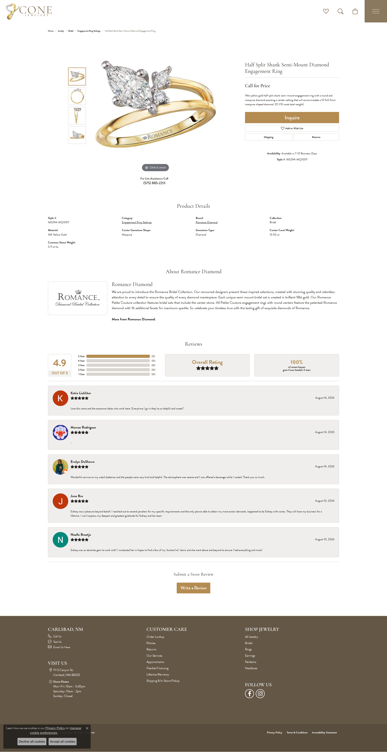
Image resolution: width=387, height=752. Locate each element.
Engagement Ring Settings (89, 31)
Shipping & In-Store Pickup (163, 680)
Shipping (268, 137)
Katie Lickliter (81, 393)
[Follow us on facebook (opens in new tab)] (249, 693)
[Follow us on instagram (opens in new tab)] (260, 693)
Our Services (154, 655)
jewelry (61, 31)
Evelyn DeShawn (83, 461)
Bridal (70, 31)
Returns (316, 137)
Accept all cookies (62, 741)
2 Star (81, 370)
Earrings (250, 655)
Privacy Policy (274, 732)
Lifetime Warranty (157, 674)
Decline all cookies (32, 741)
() (153, 356)
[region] (155, 105)
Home (51, 31)
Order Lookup (155, 636)
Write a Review (193, 588)
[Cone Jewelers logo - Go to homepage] (28, 11)
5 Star (81, 356)
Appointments (155, 662)
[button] (326, 11)
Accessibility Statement (324, 732)
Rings (248, 649)
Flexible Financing (157, 668)
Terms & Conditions (297, 732)
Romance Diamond (206, 222)
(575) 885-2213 (154, 183)
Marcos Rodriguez (83, 427)
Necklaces (251, 668)
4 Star (81, 361)
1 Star (82, 374)
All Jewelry (251, 636)
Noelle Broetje (81, 534)
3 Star (81, 365)
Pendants (250, 662)
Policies (150, 643)
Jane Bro (77, 496)
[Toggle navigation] (376, 11)
